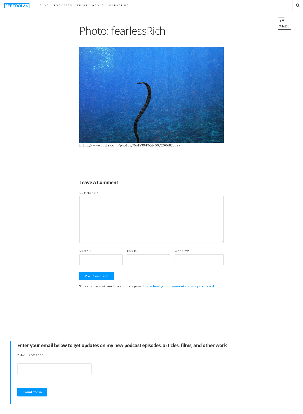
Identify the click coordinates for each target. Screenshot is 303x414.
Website (182, 251)
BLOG (44, 5)
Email (133, 251)
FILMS (82, 5)
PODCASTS (63, 5)
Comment (89, 192)
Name (85, 251)
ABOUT (98, 5)
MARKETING (119, 5)
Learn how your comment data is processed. (179, 286)
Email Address (30, 355)
